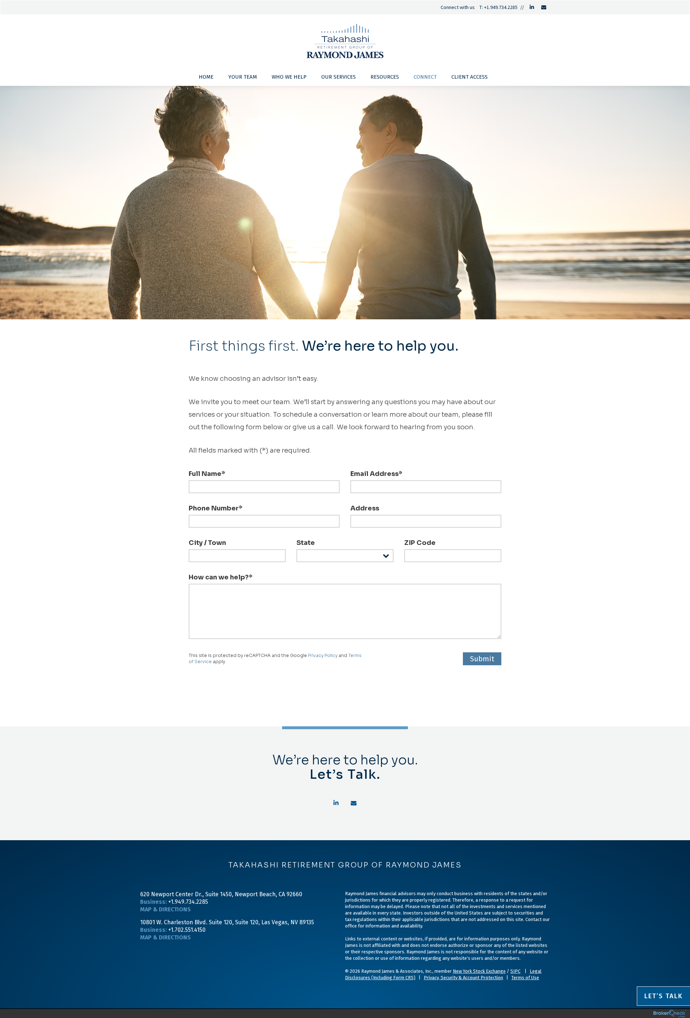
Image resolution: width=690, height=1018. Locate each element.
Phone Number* (216, 508)
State (305, 543)
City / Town (207, 543)
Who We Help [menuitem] (289, 77)
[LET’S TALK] (243, 956)
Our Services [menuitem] (338, 77)
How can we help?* (221, 577)
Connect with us (458, 7)
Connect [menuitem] (425, 77)
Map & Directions (165, 909)
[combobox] (345, 555)
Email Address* (376, 474)
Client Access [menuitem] (469, 77)
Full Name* (207, 474)
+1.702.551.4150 (187, 929)
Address (364, 508)
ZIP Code (420, 543)
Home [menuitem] (206, 77)
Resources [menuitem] (385, 77)
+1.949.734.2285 (501, 7)
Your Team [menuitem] (242, 77)
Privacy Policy (322, 655)
